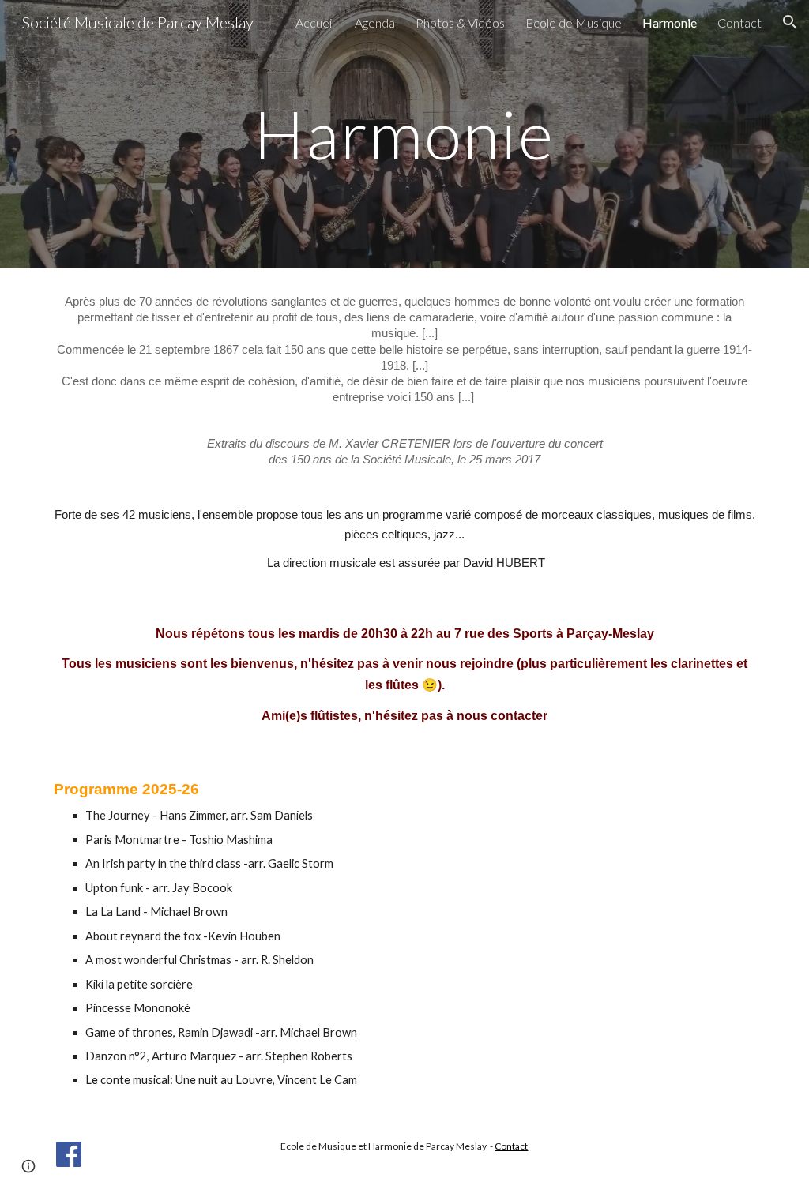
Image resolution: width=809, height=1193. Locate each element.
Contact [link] (739, 22)
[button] (790, 22)
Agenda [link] (375, 22)
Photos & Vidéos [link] (460, 22)
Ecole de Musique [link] (573, 22)
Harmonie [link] (669, 22)
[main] (404, 134)
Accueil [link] (314, 22)
